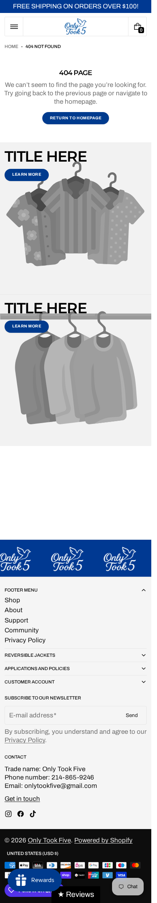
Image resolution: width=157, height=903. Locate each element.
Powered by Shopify (103, 840)
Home (11, 46)
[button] (14, 26)
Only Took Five (49, 840)
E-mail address (31, 715)
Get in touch (22, 798)
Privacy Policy (25, 740)
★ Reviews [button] (76, 894)
